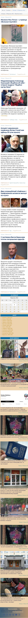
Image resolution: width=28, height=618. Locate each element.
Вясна (10, 6)
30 (18, 311)
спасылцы (4, 115)
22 (14, 309)
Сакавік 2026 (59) (6, 325)
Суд (10, 230)
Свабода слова (13, 119)
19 (2, 309)
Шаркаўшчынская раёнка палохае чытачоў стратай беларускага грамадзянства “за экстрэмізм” (13, 462)
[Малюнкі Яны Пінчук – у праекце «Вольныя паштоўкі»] (14, 34)
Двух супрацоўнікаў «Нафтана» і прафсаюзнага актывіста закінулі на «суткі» (14, 193)
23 (18, 309)
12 (2, 307)
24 (22, 309)
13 (6, 307)
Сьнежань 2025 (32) (7, 330)
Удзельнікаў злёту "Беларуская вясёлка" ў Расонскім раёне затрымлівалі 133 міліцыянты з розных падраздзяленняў (14, 384)
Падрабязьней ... (21, 74)
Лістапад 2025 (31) (7, 331)
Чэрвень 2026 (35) (7, 320)
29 (14, 311)
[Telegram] (4, 614)
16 (18, 307)
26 (2, 311)
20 (6, 309)
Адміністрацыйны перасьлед (17, 183)
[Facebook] (7, 614)
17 (22, 307)
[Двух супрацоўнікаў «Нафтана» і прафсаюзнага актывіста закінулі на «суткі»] (14, 202)
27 (6, 311)
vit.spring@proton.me (18, 611)
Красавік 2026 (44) (7, 323)
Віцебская (8, 2)
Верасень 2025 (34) (7, 334)
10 (22, 304)
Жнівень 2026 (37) (7, 317)
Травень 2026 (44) (7, 322)
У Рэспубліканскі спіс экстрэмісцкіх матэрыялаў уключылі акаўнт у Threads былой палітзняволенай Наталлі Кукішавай (13, 409)
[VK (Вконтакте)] (13, 614)
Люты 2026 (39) (6, 327)
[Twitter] (10, 614)
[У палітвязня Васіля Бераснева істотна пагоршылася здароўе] (14, 250)
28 (10, 311)
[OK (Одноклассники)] (19, 614)
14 (10, 307)
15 (14, 307)
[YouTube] (16, 614)
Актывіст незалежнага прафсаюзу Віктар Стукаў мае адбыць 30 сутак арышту (12, 130)
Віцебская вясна (12, 609)
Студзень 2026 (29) (7, 328)
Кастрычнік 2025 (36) (7, 333)
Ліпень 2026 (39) (6, 319)
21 (10, 309)
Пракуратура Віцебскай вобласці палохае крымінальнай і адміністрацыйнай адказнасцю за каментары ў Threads (12, 572)
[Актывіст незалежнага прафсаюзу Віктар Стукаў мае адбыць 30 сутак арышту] (14, 143)
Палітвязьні (12, 74)
